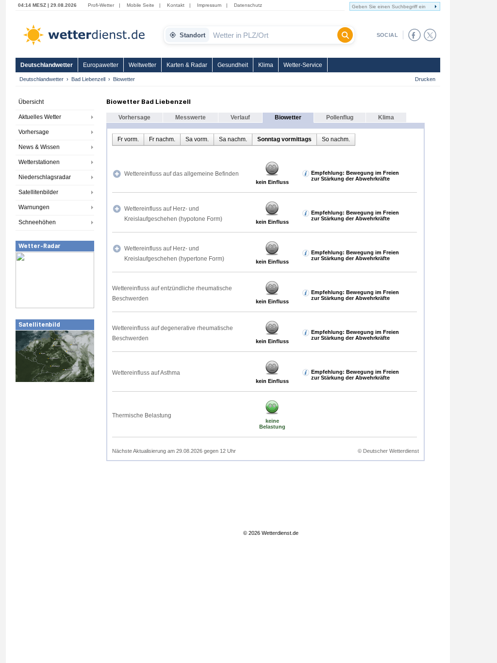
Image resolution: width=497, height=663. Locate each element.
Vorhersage (33, 132)
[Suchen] (345, 35)
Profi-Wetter (101, 5)
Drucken (425, 79)
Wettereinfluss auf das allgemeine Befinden (181, 173)
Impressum (209, 5)
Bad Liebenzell (88, 79)
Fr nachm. (162, 139)
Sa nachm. (233, 139)
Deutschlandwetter (46, 65)
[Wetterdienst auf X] (430, 35)
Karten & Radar (186, 65)
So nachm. (336, 139)
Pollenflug (339, 117)
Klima (265, 65)
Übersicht (31, 102)
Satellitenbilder (38, 192)
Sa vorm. (197, 139)
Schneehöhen (37, 222)
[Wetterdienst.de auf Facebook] (414, 35)
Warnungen (34, 207)
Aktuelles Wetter (39, 117)
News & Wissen (39, 147)
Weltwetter (142, 65)
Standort (192, 35)
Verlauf (240, 117)
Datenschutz (248, 5)
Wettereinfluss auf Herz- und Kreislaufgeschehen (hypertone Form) (174, 253)
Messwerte (190, 117)
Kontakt (175, 5)
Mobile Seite (140, 5)
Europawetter (100, 65)
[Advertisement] (55, 456)
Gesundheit (232, 65)
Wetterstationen (39, 162)
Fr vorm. (128, 139)
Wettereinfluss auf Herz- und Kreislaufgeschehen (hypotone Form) (173, 213)
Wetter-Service (302, 65)
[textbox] (273, 35)
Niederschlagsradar (44, 177)
